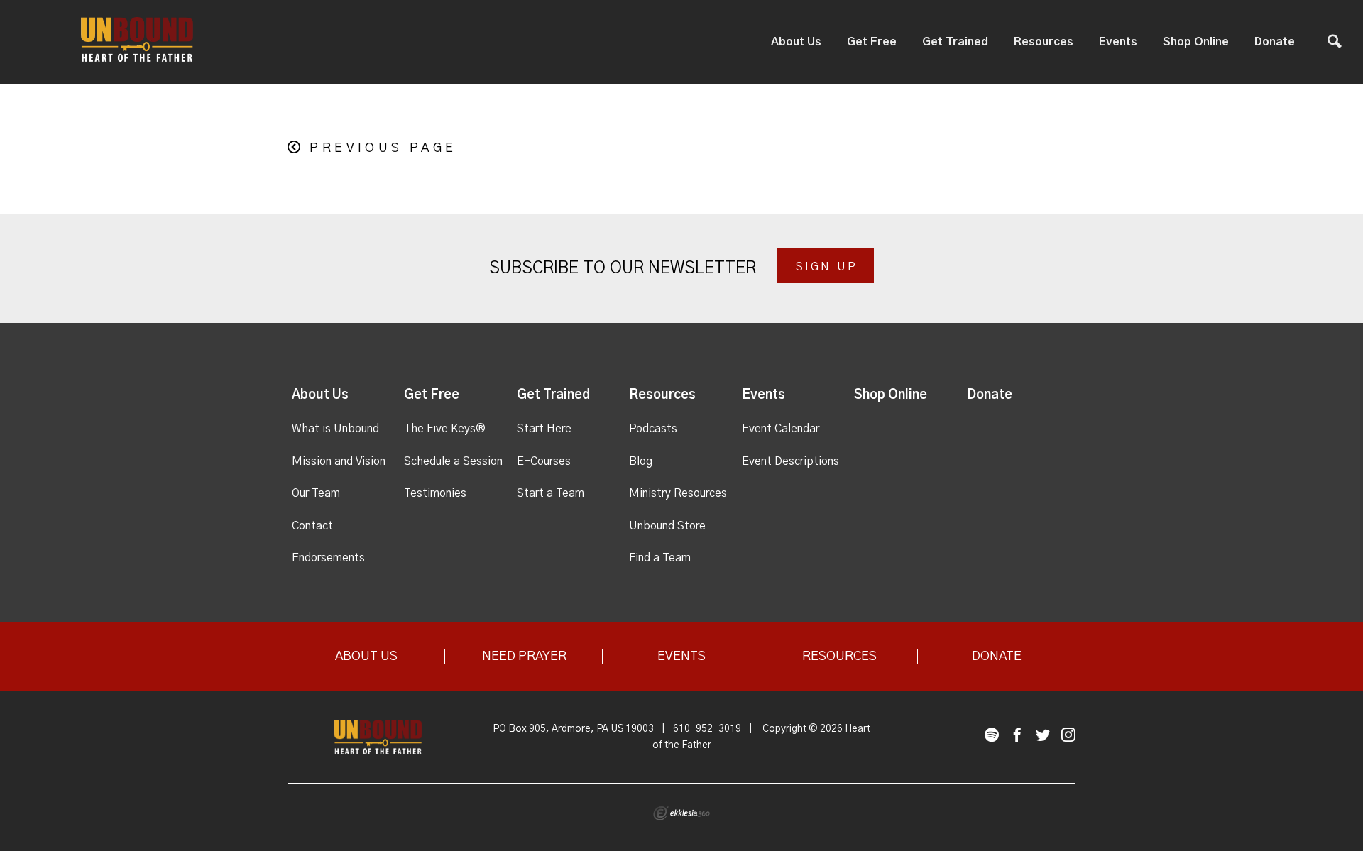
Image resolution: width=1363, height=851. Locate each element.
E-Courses (544, 461)
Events (1118, 42)
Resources (1043, 42)
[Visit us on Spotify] (992, 736)
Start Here (544, 428)
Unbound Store (667, 526)
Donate (1274, 42)
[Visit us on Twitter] (1043, 736)
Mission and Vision (338, 461)
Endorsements (328, 558)
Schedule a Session (453, 461)
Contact (312, 526)
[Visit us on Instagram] (1068, 736)
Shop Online (1196, 42)
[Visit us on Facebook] (1017, 736)
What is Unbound (335, 428)
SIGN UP (827, 267)
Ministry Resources (678, 493)
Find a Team (660, 558)
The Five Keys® (445, 428)
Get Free (872, 42)
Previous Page (383, 148)
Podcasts (653, 428)
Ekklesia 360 (681, 813)
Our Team (316, 493)
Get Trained (955, 42)
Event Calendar (780, 428)
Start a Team (550, 493)
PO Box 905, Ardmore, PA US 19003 (573, 729)
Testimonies (435, 493)
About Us (796, 42)
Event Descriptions (790, 461)
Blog (640, 461)
